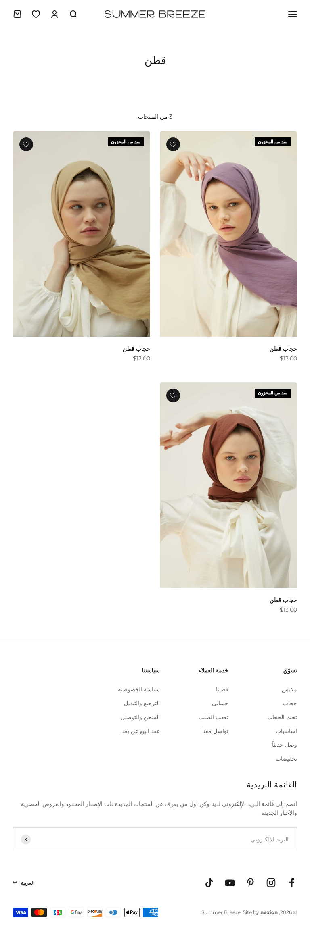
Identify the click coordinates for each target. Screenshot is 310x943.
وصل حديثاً (284, 744)
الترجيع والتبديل (142, 703)
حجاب (290, 703)
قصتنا (222, 689)
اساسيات (286, 731)
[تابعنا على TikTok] (209, 882)
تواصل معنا (215, 731)
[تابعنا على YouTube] (229, 882)
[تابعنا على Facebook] (291, 882)
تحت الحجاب (282, 717)
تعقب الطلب (213, 717)
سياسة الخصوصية (139, 689)
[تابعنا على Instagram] (271, 882)
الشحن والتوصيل (140, 717)
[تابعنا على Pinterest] (250, 882)
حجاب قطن (283, 348)
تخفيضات (286, 758)
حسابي (220, 703)
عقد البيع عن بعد (141, 731)
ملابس (289, 689)
